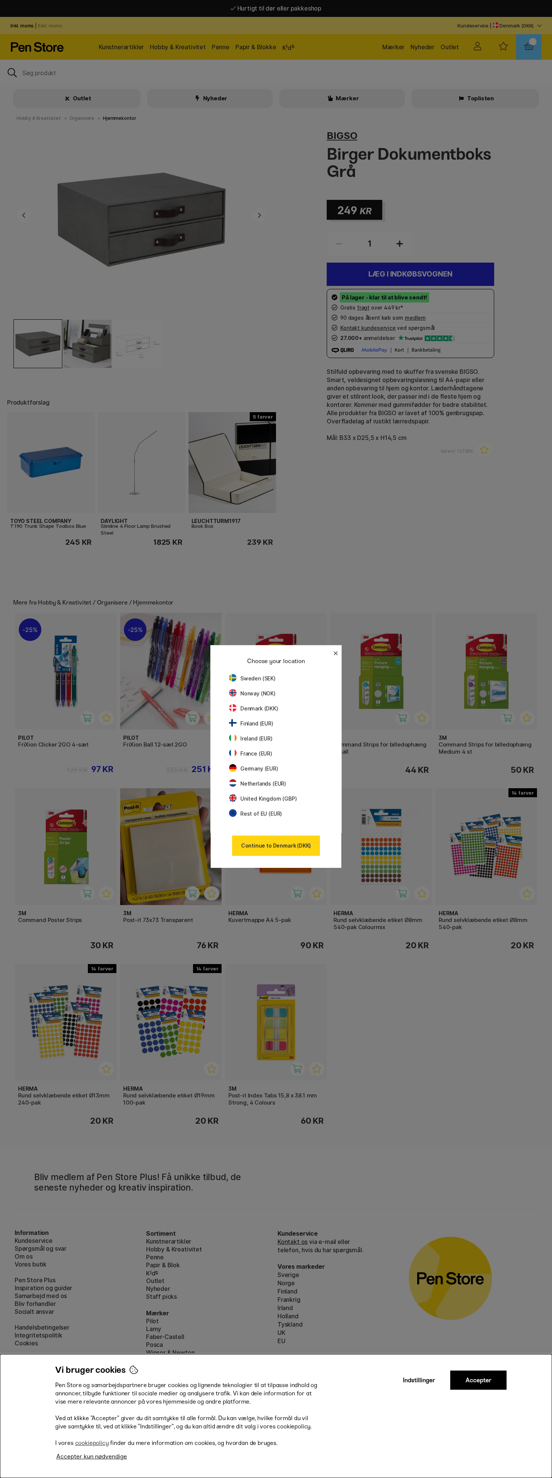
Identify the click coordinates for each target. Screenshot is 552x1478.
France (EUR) (256, 753)
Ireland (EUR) (256, 738)
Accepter (479, 1380)
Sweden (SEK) (258, 678)
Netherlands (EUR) (263, 783)
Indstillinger (419, 1380)
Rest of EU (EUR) (261, 813)
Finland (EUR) (256, 723)
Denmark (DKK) (259, 708)
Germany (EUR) (259, 768)
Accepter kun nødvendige (91, 1456)
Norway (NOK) (258, 693)
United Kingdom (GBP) (268, 798)
